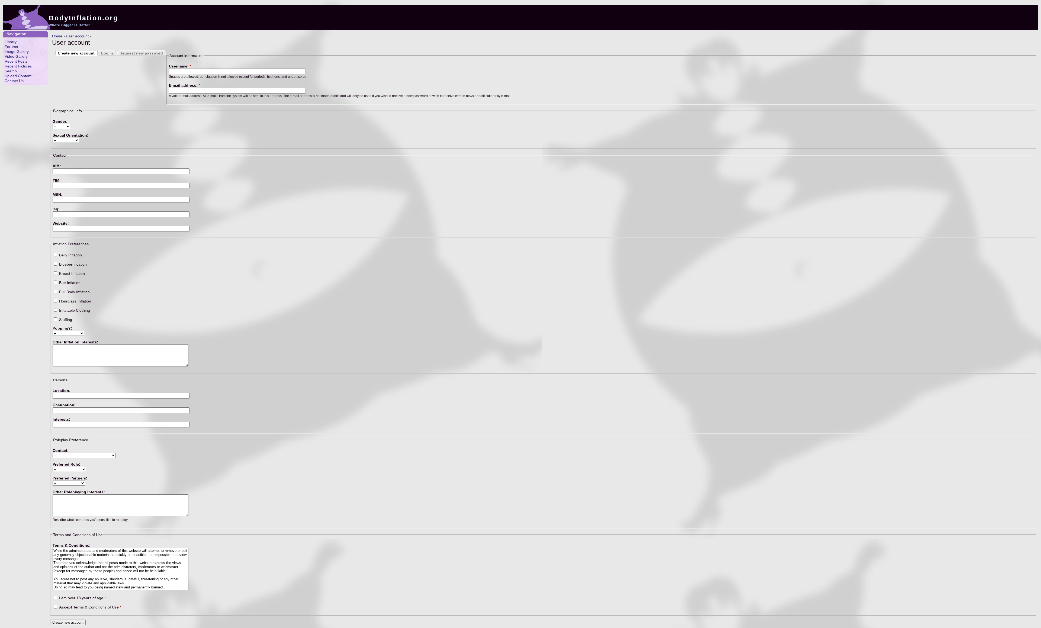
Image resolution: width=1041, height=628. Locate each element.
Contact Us (14, 81)
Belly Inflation (70, 255)
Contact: (61, 450)
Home (57, 36)
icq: (56, 209)
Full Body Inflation (74, 292)
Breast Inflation (71, 273)
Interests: (61, 419)
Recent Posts (16, 61)
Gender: (60, 121)
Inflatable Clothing (74, 310)
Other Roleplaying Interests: (79, 492)
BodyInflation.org (83, 18)
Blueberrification (72, 264)
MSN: (57, 194)
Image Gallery (17, 51)
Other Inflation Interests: (75, 342)
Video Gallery (16, 56)
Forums (11, 46)
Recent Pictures (18, 66)
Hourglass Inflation (74, 301)
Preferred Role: (66, 464)
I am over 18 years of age (82, 598)
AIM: (57, 166)
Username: (180, 66)
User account (77, 36)
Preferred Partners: (70, 478)
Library (11, 42)
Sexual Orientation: (70, 135)
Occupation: (64, 405)
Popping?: (62, 328)
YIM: (57, 180)
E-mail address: (184, 85)
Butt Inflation (69, 283)
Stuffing (65, 319)
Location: (61, 390)
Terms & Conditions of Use (90, 607)
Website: (61, 223)
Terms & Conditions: (72, 545)
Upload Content (18, 76)
